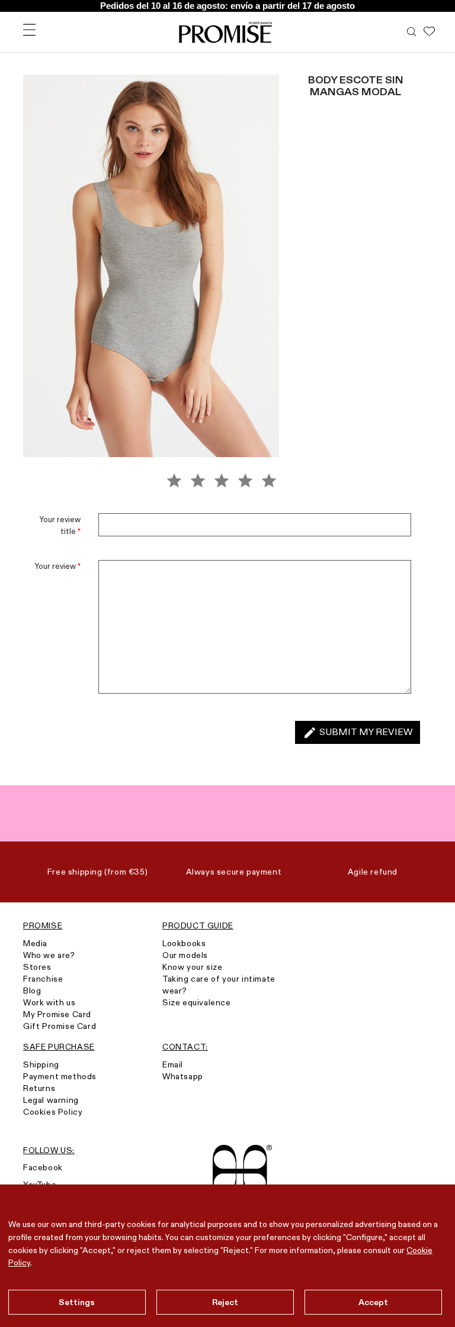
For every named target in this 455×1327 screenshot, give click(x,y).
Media (35, 943)
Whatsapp (182, 1076)
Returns (39, 1088)
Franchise (43, 978)
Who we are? (49, 955)
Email (172, 1064)
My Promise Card (57, 1014)
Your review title (60, 525)
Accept (373, 1302)
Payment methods (60, 1076)
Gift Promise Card (59, 1026)
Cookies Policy (52, 1111)
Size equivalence (196, 1002)
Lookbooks (184, 943)
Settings (77, 1302)
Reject (225, 1302)
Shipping (41, 1064)
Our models (185, 955)
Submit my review (357, 733)
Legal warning (51, 1100)
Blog (32, 990)
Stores (37, 967)
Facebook (43, 1167)
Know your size (192, 967)
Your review (58, 566)
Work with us (49, 1002)
